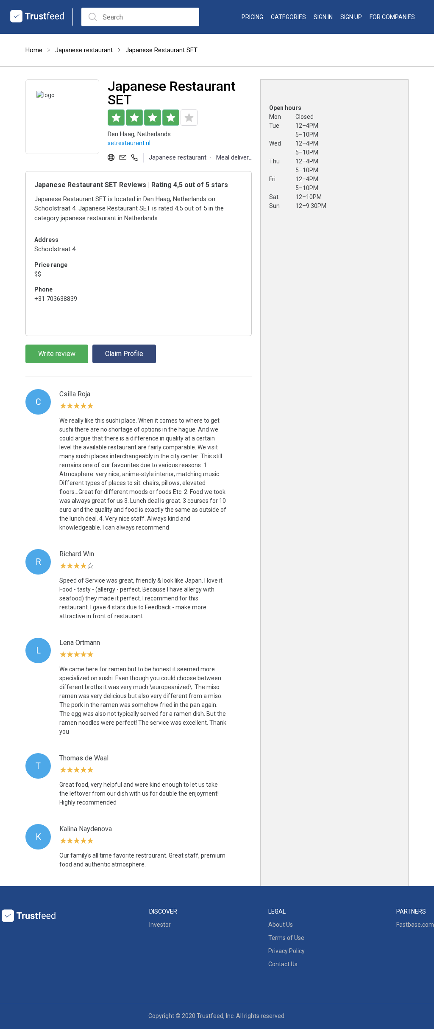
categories (288, 17)
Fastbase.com (415, 924)
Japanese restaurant (84, 50)
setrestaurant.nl (129, 143)
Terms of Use (286, 937)
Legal (277, 911)
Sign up (351, 17)
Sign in (323, 17)
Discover (163, 911)
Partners (411, 911)
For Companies (392, 17)
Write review (56, 354)
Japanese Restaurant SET (161, 50)
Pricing (252, 17)
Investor (160, 924)
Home (33, 50)
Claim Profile (124, 354)
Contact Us (283, 964)
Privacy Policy (286, 951)
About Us (280, 924)
